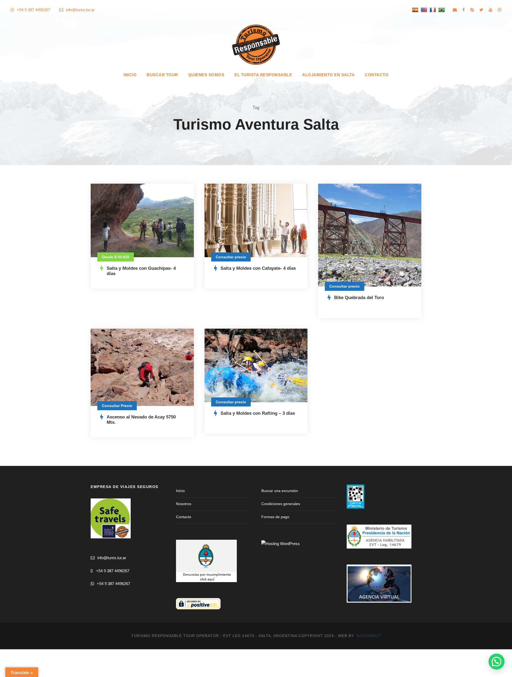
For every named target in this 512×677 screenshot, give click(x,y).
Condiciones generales (280, 504)
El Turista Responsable (263, 74)
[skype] (472, 9)
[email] (455, 9)
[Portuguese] (442, 9)
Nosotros (183, 504)
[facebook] (463, 9)
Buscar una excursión (279, 491)
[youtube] (490, 9)
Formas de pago (275, 517)
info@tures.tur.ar (80, 9)
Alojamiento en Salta (328, 74)
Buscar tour (162, 74)
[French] (433, 9)
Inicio (130, 74)
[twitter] (481, 9)
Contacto (377, 74)
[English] (425, 9)
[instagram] (499, 9)
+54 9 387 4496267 (112, 571)
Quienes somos (206, 74)
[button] (497, 662)
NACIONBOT (369, 636)
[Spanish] (416, 9)
